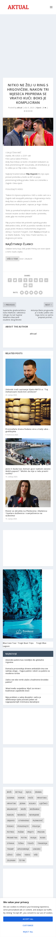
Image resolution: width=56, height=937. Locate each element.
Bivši (9, 792)
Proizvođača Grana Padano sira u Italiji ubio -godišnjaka (27, 430)
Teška (21, 843)
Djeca (28, 792)
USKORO (36, 849)
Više (36, 854)
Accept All (28, 919)
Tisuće (30, 843)
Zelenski (11, 860)
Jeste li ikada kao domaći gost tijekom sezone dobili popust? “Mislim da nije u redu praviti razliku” (28, 471)
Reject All (28, 932)
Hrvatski (11, 803)
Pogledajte (23, 826)
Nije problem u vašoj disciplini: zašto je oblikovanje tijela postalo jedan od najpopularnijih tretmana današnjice (23, 699)
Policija (36, 826)
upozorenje (23, 849)
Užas (18, 854)
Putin (24, 837)
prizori (41, 832)
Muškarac (35, 809)
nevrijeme (34, 815)
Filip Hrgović (31, 174)
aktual (19, 107)
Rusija (33, 837)
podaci (10, 826)
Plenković (38, 820)
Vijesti (38, 107)
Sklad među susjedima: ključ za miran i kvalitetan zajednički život (23, 689)
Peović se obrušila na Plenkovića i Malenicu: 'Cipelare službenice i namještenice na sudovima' (26, 513)
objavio (11, 820)
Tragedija (42, 843)
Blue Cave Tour (10, 643)
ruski (42, 837)
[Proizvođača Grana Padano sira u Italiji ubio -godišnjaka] (28, 411)
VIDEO (27, 854)
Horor (21, 797)
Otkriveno (23, 820)
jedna (22, 803)
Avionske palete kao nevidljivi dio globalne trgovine (24, 661)
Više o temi (12, 259)
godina (10, 797)
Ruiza (36, 232)
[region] (28, 917)
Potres (10, 832)
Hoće (30, 797)
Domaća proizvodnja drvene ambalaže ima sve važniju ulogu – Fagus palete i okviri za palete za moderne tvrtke (27, 670)
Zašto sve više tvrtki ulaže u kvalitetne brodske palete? (26, 680)
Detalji (18, 792)
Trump (10, 849)
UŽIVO (10, 854)
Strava (10, 843)
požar (21, 832)
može (23, 809)
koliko (32, 803)
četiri (22, 860)
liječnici (43, 803)
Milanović (12, 809)
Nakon (10, 815)
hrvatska (41, 797)
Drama (38, 792)
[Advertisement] (28, 43)
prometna (12, 837)
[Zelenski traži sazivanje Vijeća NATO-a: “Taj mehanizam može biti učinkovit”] (28, 372)
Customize (28, 925)
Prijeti (30, 832)
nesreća (21, 815)
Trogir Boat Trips (25, 643)
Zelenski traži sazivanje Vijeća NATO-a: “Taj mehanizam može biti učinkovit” (26, 390)
